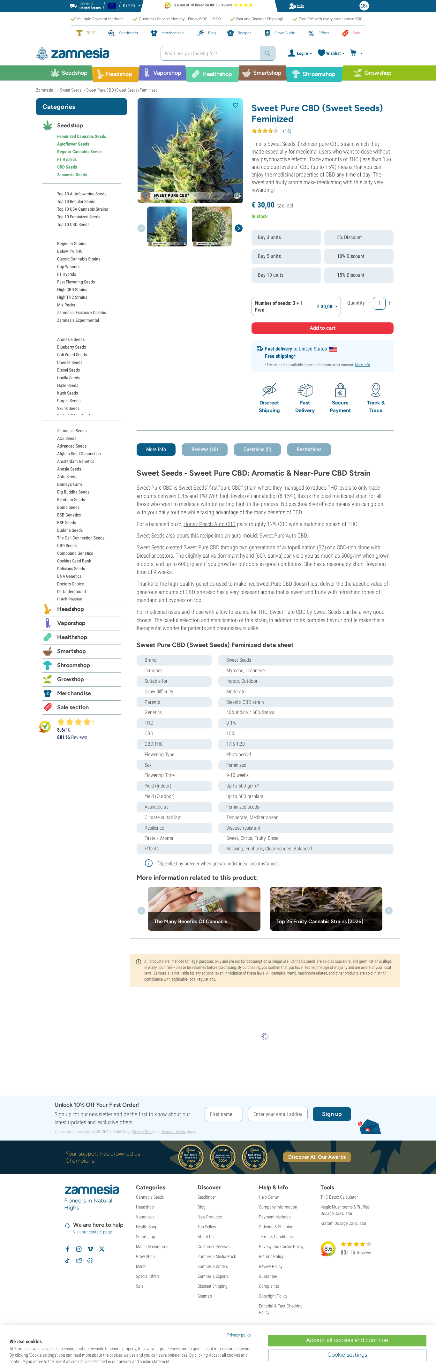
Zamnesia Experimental (78, 320)
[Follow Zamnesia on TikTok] (67, 1260)
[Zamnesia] (93, 53)
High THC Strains (72, 297)
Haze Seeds (67, 385)
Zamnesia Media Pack (217, 1256)
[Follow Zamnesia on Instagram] (79, 1249)
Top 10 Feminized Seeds (78, 216)
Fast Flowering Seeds (76, 281)
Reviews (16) (205, 449)
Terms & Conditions (276, 1236)
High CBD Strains (72, 289)
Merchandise (74, 693)
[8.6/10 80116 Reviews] (78, 722)
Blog (202, 1206)
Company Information (278, 1206)
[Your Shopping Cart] (357, 53)
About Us (206, 1236)
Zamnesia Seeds (72, 174)
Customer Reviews (213, 1246)
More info (362, 365)
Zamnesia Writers (213, 1266)
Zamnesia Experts (213, 1276)
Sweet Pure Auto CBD (283, 535)
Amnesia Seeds (71, 339)
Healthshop (72, 637)
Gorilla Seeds (68, 377)
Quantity (356, 303)
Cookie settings (347, 1354)
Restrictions (309, 449)
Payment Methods (274, 1216)
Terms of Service (174, 1131)
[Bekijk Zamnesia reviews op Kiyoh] (45, 727)
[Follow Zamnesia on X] (102, 1249)
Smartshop (71, 651)
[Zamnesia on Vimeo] (90, 1249)
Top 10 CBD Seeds (73, 224)
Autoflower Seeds (73, 144)
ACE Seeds (66, 438)
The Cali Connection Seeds (80, 537)
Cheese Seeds (69, 362)
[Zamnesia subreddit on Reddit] (79, 1260)
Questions (257, 449)
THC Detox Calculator (339, 1197)
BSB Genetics (69, 514)
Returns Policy (271, 1256)
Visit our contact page (92, 1231)
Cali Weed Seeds (72, 354)
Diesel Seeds (68, 370)
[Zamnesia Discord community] (90, 1260)
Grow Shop (145, 1256)
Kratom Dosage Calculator (343, 1223)
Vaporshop (71, 623)
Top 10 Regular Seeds (76, 201)
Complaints (269, 1286)
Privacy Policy (143, 1131)
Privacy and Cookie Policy (281, 1246)
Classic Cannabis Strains (78, 258)
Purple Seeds (68, 400)
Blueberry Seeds (71, 347)
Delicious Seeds (71, 568)
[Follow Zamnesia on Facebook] (67, 1249)
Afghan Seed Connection (79, 453)
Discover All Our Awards (316, 1157)
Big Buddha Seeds (73, 491)
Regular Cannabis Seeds (79, 151)
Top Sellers (207, 1226)
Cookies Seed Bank (74, 560)
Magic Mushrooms (152, 1246)
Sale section (73, 707)
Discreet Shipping (213, 1286)
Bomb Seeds (68, 507)
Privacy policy (239, 1334)
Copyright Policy (273, 1296)
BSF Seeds (66, 522)
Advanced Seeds (71, 445)
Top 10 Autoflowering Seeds (81, 193)
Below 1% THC (70, 251)
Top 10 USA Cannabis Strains (82, 209)
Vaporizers (145, 1216)
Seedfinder (207, 1197)
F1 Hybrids (67, 159)
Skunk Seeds (68, 408)
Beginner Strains (71, 243)
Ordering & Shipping (276, 1226)
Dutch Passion (69, 599)
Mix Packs (66, 304)
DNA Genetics (69, 576)
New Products (210, 1216)
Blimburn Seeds (71, 499)
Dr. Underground (71, 591)
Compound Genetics (75, 553)
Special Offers (148, 1276)
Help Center (269, 1197)
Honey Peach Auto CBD (210, 524)
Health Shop (146, 1226)
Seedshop (70, 125)
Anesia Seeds (69, 468)
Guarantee (268, 1276)
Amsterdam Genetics (75, 461)
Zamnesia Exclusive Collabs (81, 312)
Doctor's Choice (70, 583)
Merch (141, 1266)
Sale (139, 1286)
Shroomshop (73, 665)
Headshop (70, 609)
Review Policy (270, 1266)
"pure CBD (230, 487)
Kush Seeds (67, 392)
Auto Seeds (67, 476)
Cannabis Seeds (150, 1197)
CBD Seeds (67, 166)
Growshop (70, 679)
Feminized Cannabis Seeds (81, 136)
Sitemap (205, 1296)
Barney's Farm (69, 484)
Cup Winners (68, 266)
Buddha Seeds (70, 530)
